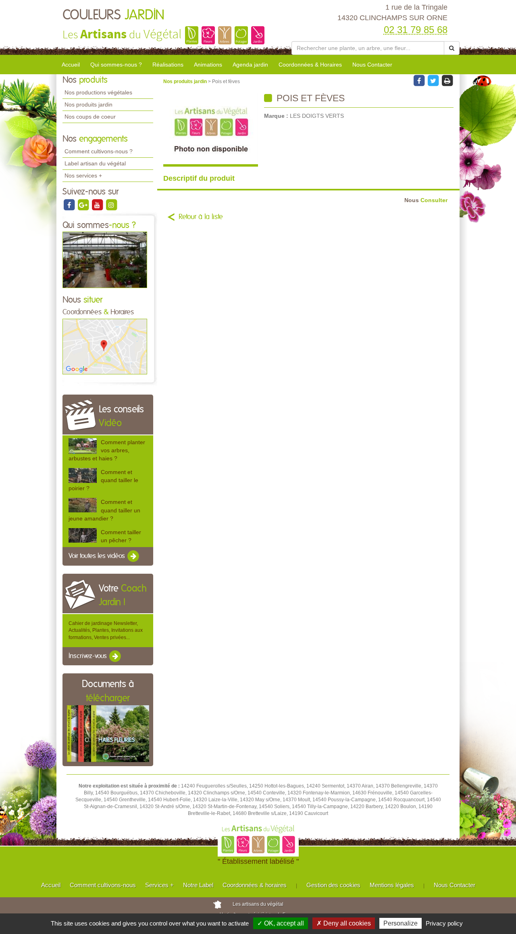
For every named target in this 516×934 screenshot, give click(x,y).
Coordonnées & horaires (255, 885)
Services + (159, 885)
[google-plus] (84, 204)
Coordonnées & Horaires (310, 64)
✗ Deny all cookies (343, 923)
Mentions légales (392, 885)
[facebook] (69, 204)
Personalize (400, 923)
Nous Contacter (372, 64)
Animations (208, 64)
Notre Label (198, 885)
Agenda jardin (250, 64)
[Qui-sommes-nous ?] (104, 259)
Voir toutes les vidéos (98, 556)
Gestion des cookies (333, 885)
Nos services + (83, 175)
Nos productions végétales (98, 92)
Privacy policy (444, 923)
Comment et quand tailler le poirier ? (103, 480)
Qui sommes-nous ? (116, 64)
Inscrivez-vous (88, 656)
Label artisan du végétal (95, 163)
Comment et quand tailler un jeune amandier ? (104, 510)
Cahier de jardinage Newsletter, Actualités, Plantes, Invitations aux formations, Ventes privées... (106, 630)
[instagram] (111, 204)
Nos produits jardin (88, 104)
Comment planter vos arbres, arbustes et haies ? (107, 450)
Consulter (425, 200)
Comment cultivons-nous (103, 885)
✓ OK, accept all (280, 923)
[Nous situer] (104, 346)
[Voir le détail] (83, 446)
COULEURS (113, 15)
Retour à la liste (201, 217)
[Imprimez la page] (447, 80)
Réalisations (167, 64)
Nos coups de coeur (90, 116)
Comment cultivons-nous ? (98, 151)
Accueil (71, 64)
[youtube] (98, 204)
